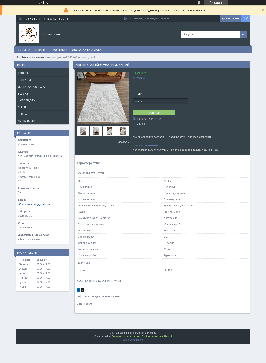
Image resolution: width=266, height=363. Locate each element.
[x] (82, 290)
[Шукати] (243, 34)
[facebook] (78, 290)
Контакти (60, 49)
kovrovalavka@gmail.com (36, 204)
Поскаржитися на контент (126, 336)
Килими (39, 57)
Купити (154, 112)
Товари (40, 49)
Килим (80, 280)
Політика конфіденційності (157, 336)
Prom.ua (151, 332)
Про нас (23, 114)
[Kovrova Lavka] (29, 33)
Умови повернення (30, 120)
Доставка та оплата (86, 49)
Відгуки (23, 93)
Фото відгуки (26, 100)
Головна (24, 49)
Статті (22, 107)
